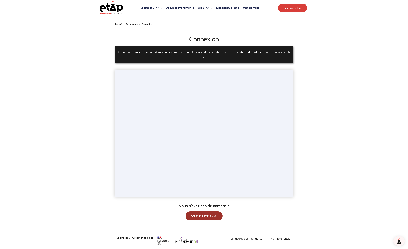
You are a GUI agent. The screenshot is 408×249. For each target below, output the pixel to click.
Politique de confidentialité (245, 238)
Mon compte (251, 8)
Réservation (132, 24)
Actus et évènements (180, 8)
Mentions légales (281, 238)
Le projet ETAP (150, 8)
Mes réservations (227, 8)
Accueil (118, 24)
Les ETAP (203, 8)
